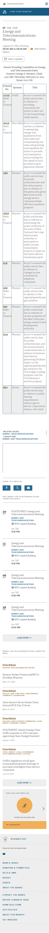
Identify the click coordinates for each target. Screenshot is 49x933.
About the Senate (13, 888)
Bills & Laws (9, 873)
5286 (5, 173)
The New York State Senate (15, 4)
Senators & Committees (16, 868)
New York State (18, 694)
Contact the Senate (14, 895)
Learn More (14, 825)
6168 (5, 288)
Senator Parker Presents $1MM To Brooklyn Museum (21, 676)
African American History (23, 668)
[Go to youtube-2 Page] (4, 854)
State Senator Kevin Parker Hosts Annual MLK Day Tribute (21, 704)
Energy (6, 434)
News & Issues (10, 863)
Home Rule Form (12, 905)
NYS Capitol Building (25, 524)
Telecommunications (22, 434)
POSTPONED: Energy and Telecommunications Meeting (27, 513)
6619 (5, 387)
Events (6, 883)
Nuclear (6, 721)
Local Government (25, 752)
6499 (5, 334)
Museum (6, 668)
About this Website (14, 915)
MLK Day (6, 694)
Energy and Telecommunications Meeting (27, 545)
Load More (23, 638)
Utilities (26, 754)
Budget (7, 878)
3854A (6, 123)
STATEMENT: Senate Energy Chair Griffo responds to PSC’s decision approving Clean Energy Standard (22, 733)
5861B (6, 213)
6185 (5, 306)
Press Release (9, 665)
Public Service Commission (23, 721)
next (43, 809)
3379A (6, 95)
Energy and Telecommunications (20, 439)
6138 (5, 263)
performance (32, 694)
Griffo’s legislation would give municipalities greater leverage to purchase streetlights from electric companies (21, 765)
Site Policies (10, 910)
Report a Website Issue (16, 900)
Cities (5, 752)
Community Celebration (14, 695)
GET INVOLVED (10, 920)
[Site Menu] (46, 4)
